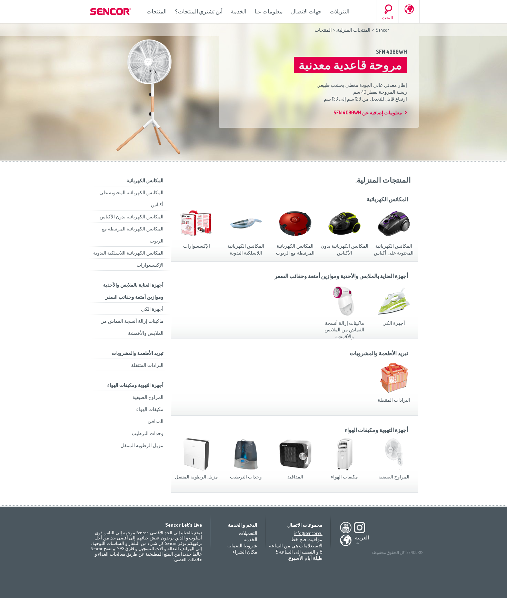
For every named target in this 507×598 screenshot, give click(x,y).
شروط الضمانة (242, 545)
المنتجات (157, 11)
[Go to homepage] (111, 11)
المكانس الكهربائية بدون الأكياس (131, 216)
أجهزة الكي (152, 309)
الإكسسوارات (150, 265)
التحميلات (248, 533)
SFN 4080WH (391, 51)
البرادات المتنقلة (147, 365)
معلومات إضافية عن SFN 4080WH (368, 112)
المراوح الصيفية (147, 397)
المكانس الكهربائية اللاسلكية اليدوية (128, 253)
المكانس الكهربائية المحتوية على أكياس (394, 249)
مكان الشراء (244, 552)
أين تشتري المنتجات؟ (198, 11)
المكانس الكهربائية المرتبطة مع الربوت (295, 249)
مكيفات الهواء (149, 409)
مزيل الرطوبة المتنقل (141, 445)
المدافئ (155, 421)
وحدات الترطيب (147, 433)
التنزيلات (339, 11)
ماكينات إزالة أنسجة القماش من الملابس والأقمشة (344, 329)
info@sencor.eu (308, 533)
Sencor (382, 30)
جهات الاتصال (306, 11)
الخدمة (238, 11)
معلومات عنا (269, 11)
